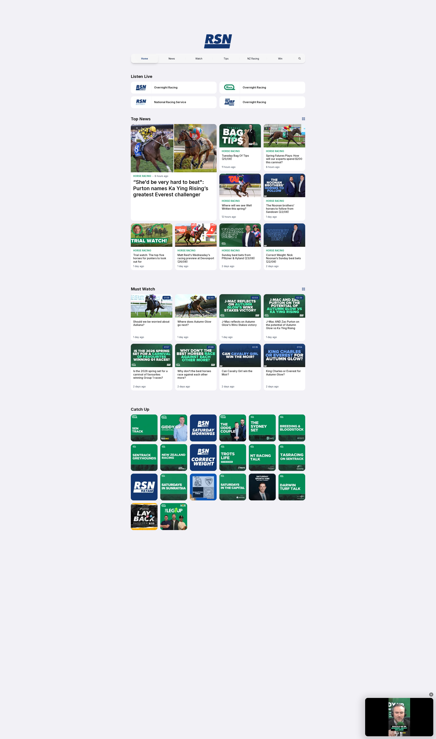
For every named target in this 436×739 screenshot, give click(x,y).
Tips (226, 58)
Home (144, 58)
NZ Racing (253, 58)
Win (280, 58)
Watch (198, 58)
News (172, 58)
